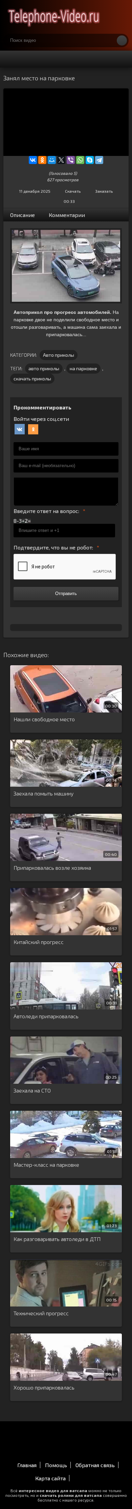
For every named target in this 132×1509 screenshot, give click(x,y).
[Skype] (90, 160)
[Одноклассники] (42, 160)
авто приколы (43, 368)
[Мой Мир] (52, 160)
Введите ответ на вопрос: (46, 511)
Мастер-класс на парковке (46, 1164)
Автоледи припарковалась (46, 1016)
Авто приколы (58, 355)
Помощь (56, 1465)
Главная (27, 1465)
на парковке (83, 368)
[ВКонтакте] (33, 160)
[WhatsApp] (80, 160)
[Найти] (122, 40)
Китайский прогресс (39, 942)
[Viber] (71, 160)
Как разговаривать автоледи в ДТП (57, 1239)
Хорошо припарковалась (44, 1387)
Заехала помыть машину (43, 793)
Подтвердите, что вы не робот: (53, 547)
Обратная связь (95, 1465)
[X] (61, 160)
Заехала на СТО (32, 1090)
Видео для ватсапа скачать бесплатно (54, 17)
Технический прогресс (41, 1313)
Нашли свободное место (44, 719)
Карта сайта (50, 1478)
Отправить (66, 593)
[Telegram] (99, 160)
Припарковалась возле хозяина (52, 867)
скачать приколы (32, 378)
